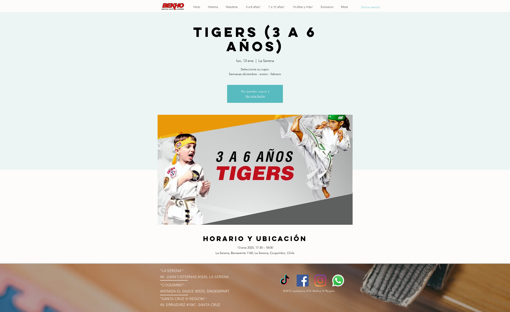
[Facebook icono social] (303, 280)
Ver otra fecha (255, 96)
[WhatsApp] (338, 280)
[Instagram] (320, 280)
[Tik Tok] (285, 280)
